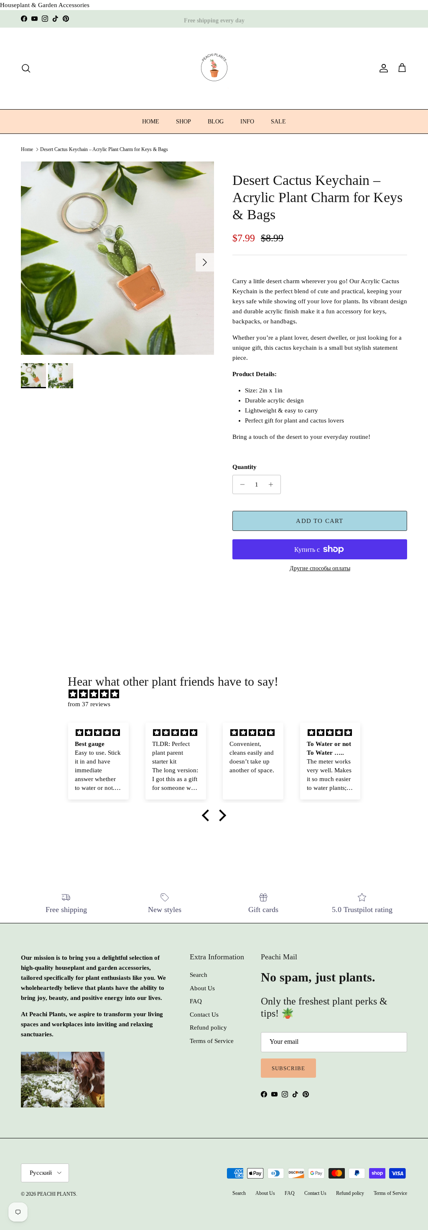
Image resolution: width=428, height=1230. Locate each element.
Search (198, 974)
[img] (218, 694)
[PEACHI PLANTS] (214, 68)
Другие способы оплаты (320, 568)
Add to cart (319, 521)
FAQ (196, 1001)
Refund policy (208, 1027)
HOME (150, 121)
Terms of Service (212, 1041)
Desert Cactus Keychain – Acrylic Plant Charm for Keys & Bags (104, 149)
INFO (247, 121)
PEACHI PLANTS (56, 1194)
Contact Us (204, 1014)
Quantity (244, 467)
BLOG (216, 121)
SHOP (183, 121)
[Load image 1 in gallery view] (117, 258)
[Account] (382, 68)
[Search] (26, 68)
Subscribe (288, 1068)
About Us (202, 988)
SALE (278, 121)
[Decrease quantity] (240, 484)
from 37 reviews (89, 704)
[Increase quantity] (273, 484)
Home (27, 149)
